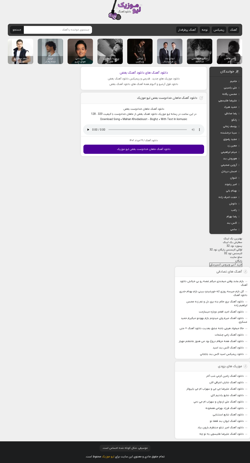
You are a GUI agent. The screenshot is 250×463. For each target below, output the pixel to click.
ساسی (233, 229)
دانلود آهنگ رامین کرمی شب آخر (225, 376)
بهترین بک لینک (232, 238)
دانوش (233, 204)
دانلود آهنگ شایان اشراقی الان (226, 382)
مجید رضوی (230, 139)
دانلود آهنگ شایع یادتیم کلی (227, 395)
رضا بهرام (232, 216)
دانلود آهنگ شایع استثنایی (228, 415)
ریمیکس (219, 30)
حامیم (233, 81)
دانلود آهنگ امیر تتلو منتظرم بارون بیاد (221, 427)
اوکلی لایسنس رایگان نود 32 (226, 250)
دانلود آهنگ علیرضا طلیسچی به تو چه (221, 434)
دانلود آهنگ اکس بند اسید (228, 348)
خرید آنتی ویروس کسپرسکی (226, 265)
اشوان (233, 178)
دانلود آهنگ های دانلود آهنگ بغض (144, 73)
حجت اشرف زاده (228, 197)
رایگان (238, 261)
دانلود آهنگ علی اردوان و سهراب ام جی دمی (219, 402)
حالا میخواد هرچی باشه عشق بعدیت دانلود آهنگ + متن (211, 328)
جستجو (17, 30)
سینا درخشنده (229, 133)
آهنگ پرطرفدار (187, 30)
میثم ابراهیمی (229, 152)
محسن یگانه (229, 94)
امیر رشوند (231, 184)
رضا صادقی (231, 113)
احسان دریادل (229, 171)
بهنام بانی (231, 191)
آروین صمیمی (229, 165)
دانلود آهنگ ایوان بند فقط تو (227, 421)
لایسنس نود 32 (233, 253)
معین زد (232, 146)
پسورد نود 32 (234, 246)
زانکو (234, 120)
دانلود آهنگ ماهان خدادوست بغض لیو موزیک (167, 98)
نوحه (205, 30)
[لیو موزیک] (125, 10)
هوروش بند (230, 158)
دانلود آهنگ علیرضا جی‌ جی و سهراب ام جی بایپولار (215, 389)
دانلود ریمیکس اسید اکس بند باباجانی (222, 354)
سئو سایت (236, 257)
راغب (234, 210)
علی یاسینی (230, 88)
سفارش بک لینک (232, 242)
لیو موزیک (108, 457)
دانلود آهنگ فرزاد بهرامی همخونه (224, 408)
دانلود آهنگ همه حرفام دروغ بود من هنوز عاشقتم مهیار (211, 341)
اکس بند (232, 223)
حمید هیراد (230, 107)
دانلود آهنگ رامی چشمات (229, 335)
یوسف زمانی (230, 126)
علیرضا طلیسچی (227, 100)
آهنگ (233, 30)
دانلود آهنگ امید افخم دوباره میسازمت (221, 312)
